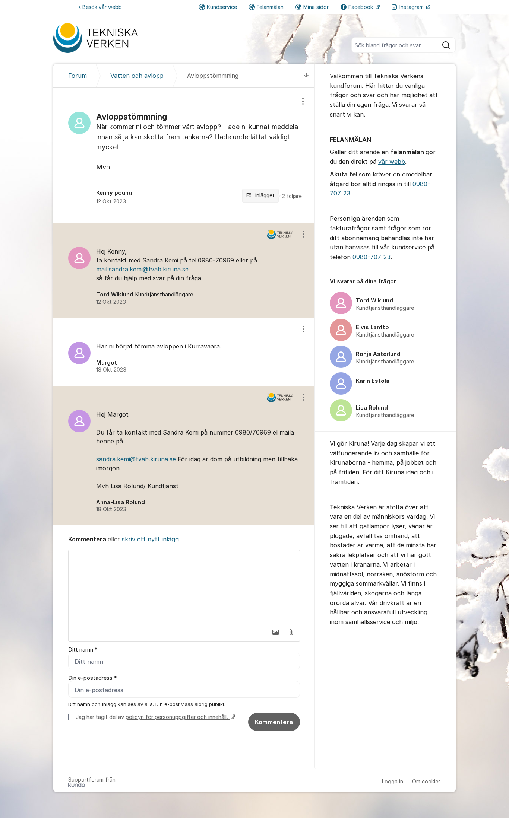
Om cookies (426, 781)
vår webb (391, 161)
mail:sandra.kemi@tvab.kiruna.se (142, 269)
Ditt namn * (82, 649)
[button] (275, 632)
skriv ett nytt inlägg (150, 539)
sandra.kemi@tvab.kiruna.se (136, 459)
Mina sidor (316, 7)
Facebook (361, 7)
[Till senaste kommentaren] (306, 75)
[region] (184, 155)
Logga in (392, 781)
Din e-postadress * (92, 678)
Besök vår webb (102, 7)
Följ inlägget (260, 195)
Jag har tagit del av (152, 717)
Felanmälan (270, 7)
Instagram (412, 7)
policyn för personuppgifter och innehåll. (178, 717)
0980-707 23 (371, 257)
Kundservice (222, 7)
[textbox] (184, 587)
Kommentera (274, 722)
